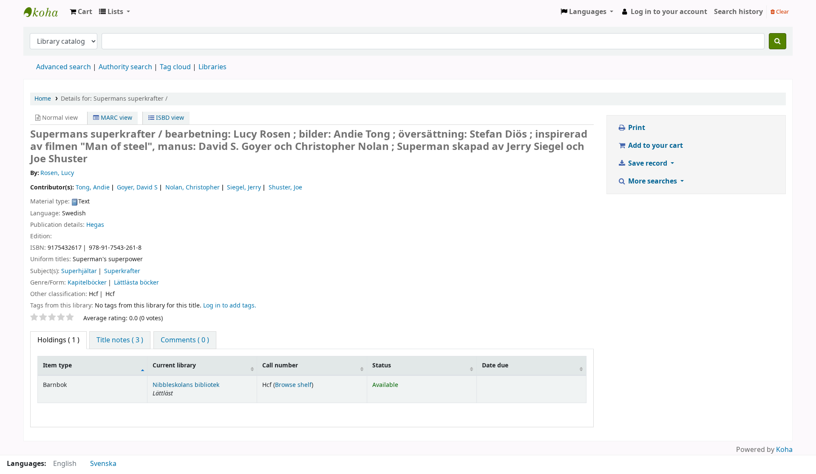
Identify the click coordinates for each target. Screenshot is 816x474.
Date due (495, 365)
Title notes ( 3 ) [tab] (119, 340)
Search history (738, 12)
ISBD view (169, 117)
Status (381, 365)
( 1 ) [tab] (58, 340)
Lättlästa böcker (136, 282)
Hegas (95, 224)
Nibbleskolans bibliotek (186, 385)
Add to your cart (654, 146)
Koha (784, 450)
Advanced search (63, 67)
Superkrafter (122, 271)
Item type (57, 365)
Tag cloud (175, 67)
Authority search (125, 67)
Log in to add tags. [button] (229, 305)
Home (42, 98)
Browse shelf (293, 385)
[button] (81, 11)
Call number (280, 365)
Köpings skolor (45, 11)
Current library (174, 365)
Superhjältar (79, 271)
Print (635, 128)
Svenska (103, 464)
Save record (647, 163)
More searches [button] (652, 181)
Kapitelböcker (87, 282)
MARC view (115, 117)
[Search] (777, 41)
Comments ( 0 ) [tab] (185, 340)
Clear (782, 12)
